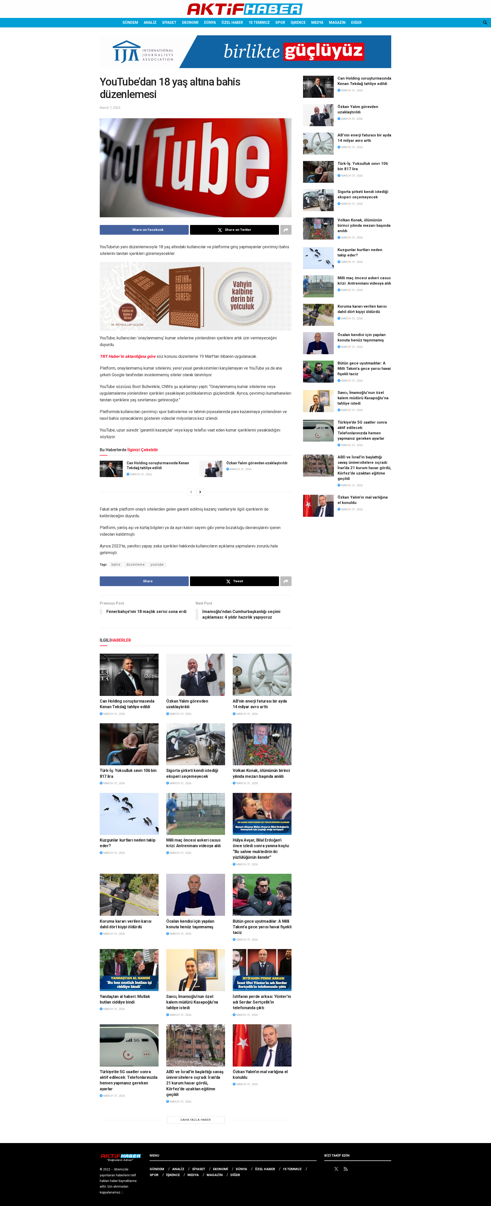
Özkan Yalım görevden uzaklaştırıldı (256, 463)
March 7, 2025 (110, 108)
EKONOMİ (190, 22)
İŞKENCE (298, 22)
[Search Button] (485, 22)
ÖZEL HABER (232, 22)
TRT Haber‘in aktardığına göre (127, 356)
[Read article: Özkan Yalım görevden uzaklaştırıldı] (210, 469)
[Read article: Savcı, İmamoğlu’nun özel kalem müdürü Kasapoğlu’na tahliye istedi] (195, 970)
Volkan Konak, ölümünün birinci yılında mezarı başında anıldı (364, 225)
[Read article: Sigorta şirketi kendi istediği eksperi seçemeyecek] (195, 744)
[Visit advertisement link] (245, 55)
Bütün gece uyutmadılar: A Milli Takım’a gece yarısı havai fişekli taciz (262, 927)
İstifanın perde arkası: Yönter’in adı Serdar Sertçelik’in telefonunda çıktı (262, 1002)
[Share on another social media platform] (286, 230)
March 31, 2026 (140, 474)
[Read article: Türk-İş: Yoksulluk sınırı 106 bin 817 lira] (129, 744)
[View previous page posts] (191, 492)
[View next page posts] (200, 492)
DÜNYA (210, 22)
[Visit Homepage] (245, 9)
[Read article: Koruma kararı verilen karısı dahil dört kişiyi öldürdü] (129, 895)
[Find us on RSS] (346, 1169)
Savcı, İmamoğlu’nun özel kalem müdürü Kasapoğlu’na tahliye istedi (192, 1002)
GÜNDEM (130, 22)
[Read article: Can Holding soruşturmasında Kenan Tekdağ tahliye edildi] (111, 469)
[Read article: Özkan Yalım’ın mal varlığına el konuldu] (262, 1045)
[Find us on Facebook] (326, 1169)
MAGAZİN (337, 22)
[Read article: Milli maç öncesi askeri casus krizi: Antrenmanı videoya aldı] (195, 814)
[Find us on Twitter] (336, 1169)
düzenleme (135, 564)
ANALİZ (150, 22)
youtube (157, 564)
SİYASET (169, 22)
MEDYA (317, 22)
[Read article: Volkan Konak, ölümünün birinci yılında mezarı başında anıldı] (262, 744)
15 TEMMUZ (259, 22)
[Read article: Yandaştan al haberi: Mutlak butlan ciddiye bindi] (129, 970)
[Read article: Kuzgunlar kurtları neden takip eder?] (129, 814)
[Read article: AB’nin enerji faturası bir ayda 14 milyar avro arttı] (262, 675)
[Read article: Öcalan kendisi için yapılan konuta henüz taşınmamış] (195, 895)
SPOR (280, 22)
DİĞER (356, 22)
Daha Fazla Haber (196, 1120)
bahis (115, 564)
